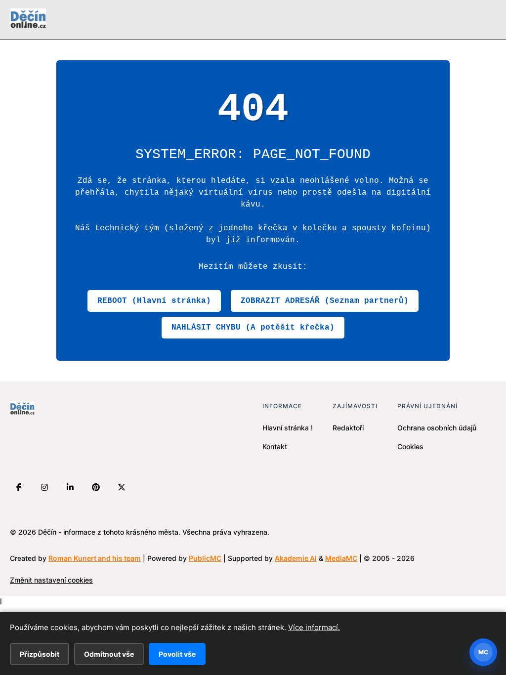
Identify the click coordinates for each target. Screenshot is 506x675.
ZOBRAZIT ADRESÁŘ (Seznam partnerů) (325, 300)
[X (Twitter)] (121, 487)
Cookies (410, 446)
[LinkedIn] (70, 487)
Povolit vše (177, 654)
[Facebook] (19, 487)
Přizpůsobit (39, 654)
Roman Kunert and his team (94, 558)
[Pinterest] (96, 487)
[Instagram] (44, 487)
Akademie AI (296, 558)
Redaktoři (348, 427)
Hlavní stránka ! (287, 427)
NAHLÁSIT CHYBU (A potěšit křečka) (253, 327)
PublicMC (205, 558)
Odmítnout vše (109, 654)
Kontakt (274, 446)
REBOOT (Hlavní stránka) (154, 300)
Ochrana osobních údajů (436, 427)
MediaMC (341, 558)
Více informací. (314, 627)
